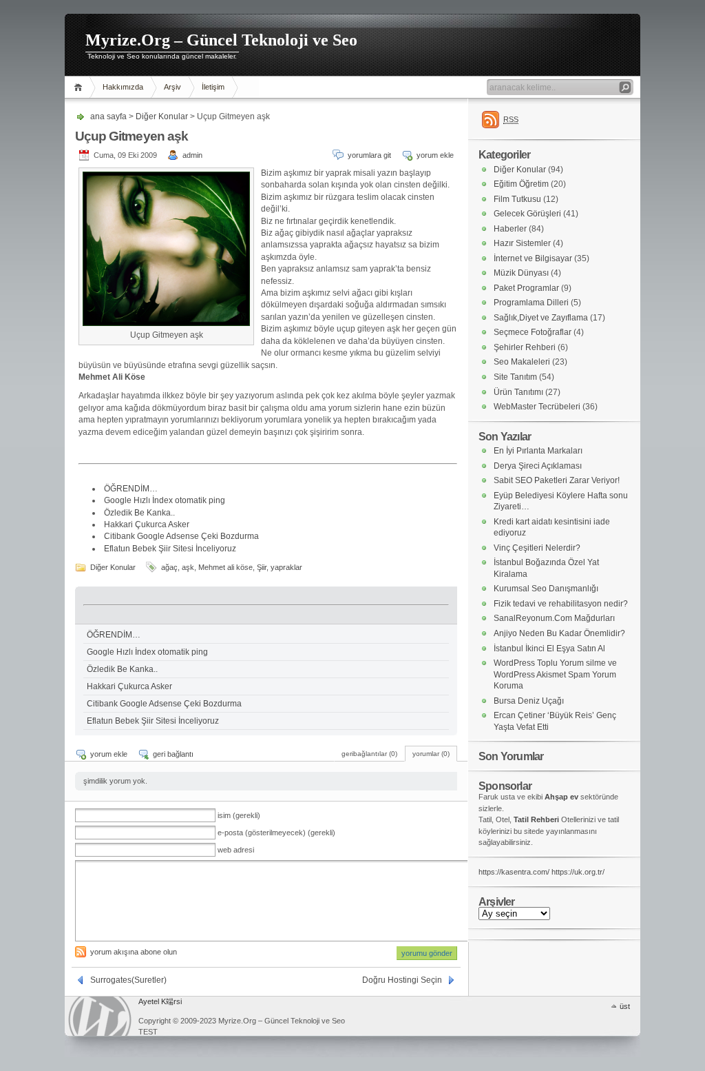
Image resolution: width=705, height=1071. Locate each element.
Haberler (510, 229)
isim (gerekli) (239, 815)
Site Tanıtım (515, 377)
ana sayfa (80, 87)
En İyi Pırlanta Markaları (538, 451)
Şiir (261, 567)
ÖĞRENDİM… (131, 488)
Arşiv (172, 87)
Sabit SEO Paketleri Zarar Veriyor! (557, 480)
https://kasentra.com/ (513, 872)
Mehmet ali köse (225, 567)
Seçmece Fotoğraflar (532, 332)
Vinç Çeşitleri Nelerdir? (537, 548)
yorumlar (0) (431, 753)
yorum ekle (435, 155)
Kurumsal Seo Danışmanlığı (546, 588)
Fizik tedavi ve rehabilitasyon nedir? (561, 604)
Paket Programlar (526, 288)
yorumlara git (369, 155)
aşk (188, 567)
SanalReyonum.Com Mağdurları (554, 618)
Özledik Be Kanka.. (139, 513)
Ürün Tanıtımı (518, 392)
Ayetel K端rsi (160, 1001)
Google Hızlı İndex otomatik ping (164, 500)
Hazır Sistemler (522, 243)
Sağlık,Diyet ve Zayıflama (541, 318)
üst (625, 1006)
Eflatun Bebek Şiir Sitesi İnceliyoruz (170, 548)
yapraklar (286, 567)
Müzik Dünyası (521, 273)
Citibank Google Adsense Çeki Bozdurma (181, 536)
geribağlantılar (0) (369, 753)
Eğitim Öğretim (521, 184)
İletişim (213, 87)
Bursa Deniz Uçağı (529, 701)
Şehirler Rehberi (525, 347)
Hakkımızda (123, 87)
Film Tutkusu (517, 199)
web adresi (236, 850)
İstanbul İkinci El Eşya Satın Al (549, 648)
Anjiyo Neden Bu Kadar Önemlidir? (559, 633)
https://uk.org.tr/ (577, 872)
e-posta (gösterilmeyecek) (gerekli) (276, 832)
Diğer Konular (162, 116)
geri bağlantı (173, 754)
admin (192, 155)
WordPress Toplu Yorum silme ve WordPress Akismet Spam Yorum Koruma (555, 674)
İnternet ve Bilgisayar (533, 258)
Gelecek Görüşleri (527, 213)
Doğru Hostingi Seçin (402, 980)
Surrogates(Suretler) (128, 980)
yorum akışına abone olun (133, 952)
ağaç (169, 567)
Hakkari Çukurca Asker (146, 524)
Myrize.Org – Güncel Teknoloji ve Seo (221, 40)
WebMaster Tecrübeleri (537, 406)
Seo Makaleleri (522, 362)
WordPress (99, 1016)
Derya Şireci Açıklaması (538, 466)
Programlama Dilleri (531, 302)
